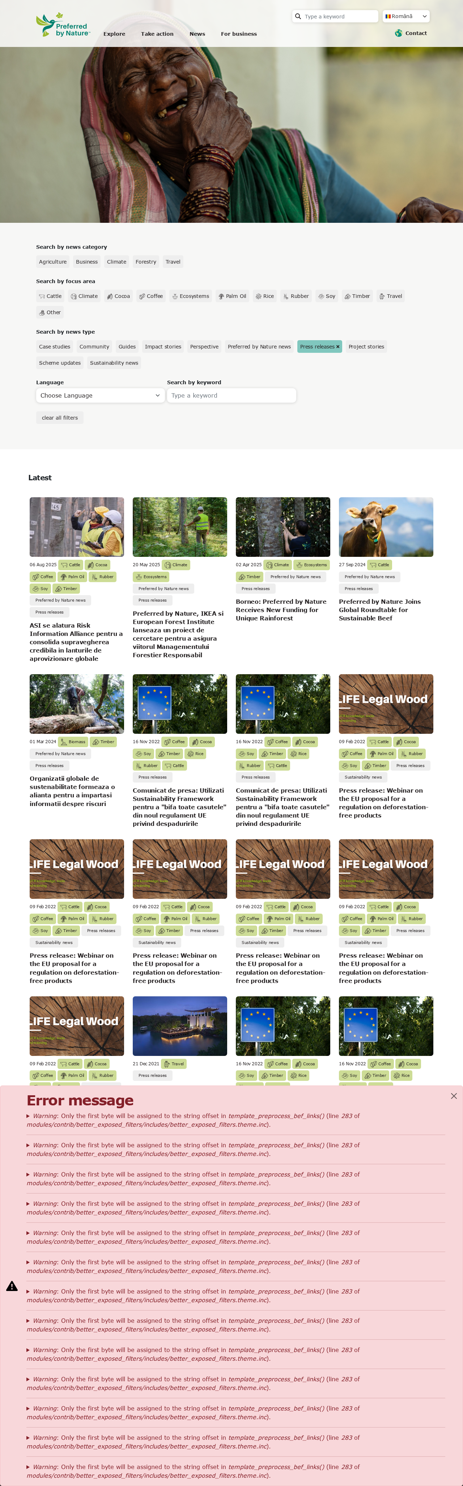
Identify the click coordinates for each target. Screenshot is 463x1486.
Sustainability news (114, 363)
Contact (416, 33)
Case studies (54, 346)
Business (87, 262)
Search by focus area (65, 281)
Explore (114, 34)
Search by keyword (194, 382)
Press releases (317, 346)
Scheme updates (60, 363)
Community (94, 346)
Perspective (204, 346)
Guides (127, 346)
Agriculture (53, 262)
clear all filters (60, 418)
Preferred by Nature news (259, 346)
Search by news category (71, 247)
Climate (116, 262)
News (197, 34)
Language (50, 382)
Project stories (367, 346)
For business (239, 34)
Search (298, 16)
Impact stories (163, 346)
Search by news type (65, 332)
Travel (173, 262)
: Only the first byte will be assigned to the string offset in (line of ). (193, 1120)
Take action (157, 34)
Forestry (146, 262)
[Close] (454, 1096)
